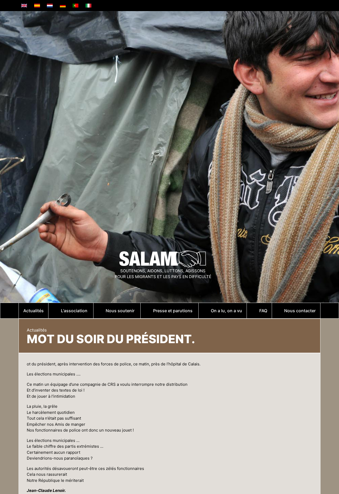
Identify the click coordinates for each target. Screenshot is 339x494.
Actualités (37, 330)
